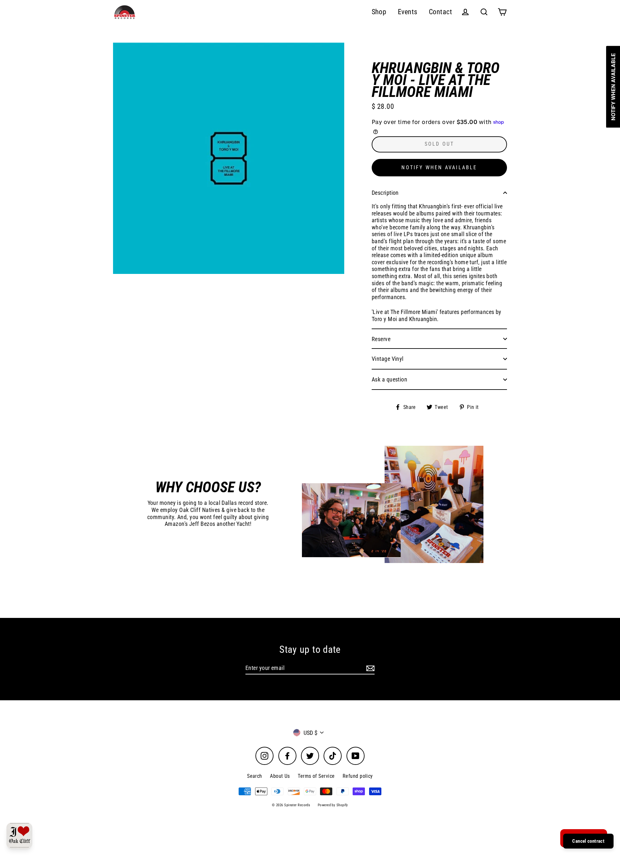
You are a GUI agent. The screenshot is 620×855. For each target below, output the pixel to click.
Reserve (381, 339)
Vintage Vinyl (388, 358)
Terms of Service (316, 776)
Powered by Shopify (333, 805)
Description (385, 192)
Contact (440, 12)
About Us (280, 776)
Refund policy (358, 776)
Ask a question (389, 379)
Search (254, 776)
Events (408, 12)
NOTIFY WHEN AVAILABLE (439, 167)
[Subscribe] (369, 668)
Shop (379, 12)
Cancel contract (588, 841)
